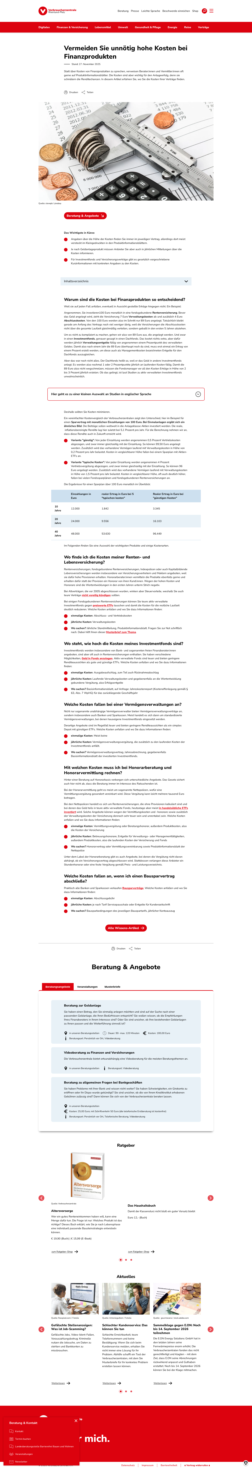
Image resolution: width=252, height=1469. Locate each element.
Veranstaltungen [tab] (87, 986)
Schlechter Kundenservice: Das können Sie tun (124, 1327)
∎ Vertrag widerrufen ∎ (197, 1465)
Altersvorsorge (62, 1211)
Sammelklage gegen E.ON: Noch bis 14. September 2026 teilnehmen (177, 1329)
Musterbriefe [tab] (112, 986)
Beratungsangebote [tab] (58, 986)
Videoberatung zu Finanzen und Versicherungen (99, 1053)
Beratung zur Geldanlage (82, 1005)
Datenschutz (128, 1465)
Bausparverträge (133, 888)
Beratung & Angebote (83, 216)
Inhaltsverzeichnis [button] (76, 281)
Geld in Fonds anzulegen (97, 658)
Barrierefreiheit (169, 1465)
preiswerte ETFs (103, 605)
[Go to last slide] (41, 1198)
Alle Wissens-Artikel (123, 928)
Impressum (148, 1465)
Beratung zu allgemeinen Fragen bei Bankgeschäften (103, 1082)
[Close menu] (76, 1420)
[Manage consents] (245, 1462)
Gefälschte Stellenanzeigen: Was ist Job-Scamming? (71, 1327)
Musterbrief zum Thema (121, 632)
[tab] (121, 1260)
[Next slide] (211, 1198)
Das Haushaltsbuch (142, 1206)
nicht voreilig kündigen (96, 595)
